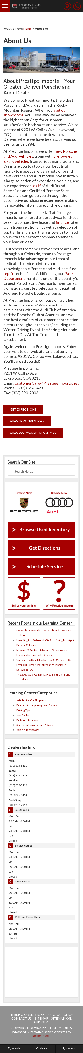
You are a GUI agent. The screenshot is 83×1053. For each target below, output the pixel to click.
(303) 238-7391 (18, 804)
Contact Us (21, 1018)
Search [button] (15, 1048)
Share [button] (43, 1048)
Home (27, 28)
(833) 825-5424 (18, 785)
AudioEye (42, 1022)
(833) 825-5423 (18, 765)
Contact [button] (71, 1048)
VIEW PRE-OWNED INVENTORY (33, 433)
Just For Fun (23, 715)
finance (62, 222)
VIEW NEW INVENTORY (27, 421)
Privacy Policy (60, 1014)
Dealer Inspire (41, 1035)
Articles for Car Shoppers (31, 700)
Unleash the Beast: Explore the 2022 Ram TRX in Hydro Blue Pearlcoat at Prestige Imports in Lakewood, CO (44, 664)
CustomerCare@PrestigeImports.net (46, 383)
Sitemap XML (61, 1018)
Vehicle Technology (27, 729)
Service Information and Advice (34, 724)
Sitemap (41, 1018)
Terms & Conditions (27, 1014)
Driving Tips (23, 710)
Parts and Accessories (29, 719)
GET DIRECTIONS (23, 409)
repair (8, 273)
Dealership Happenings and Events (36, 705)
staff (36, 185)
